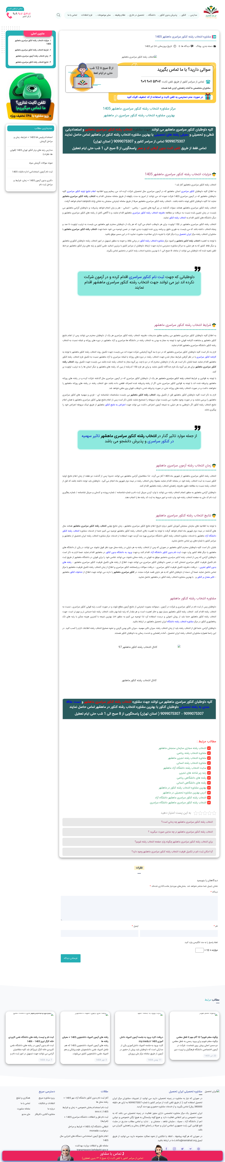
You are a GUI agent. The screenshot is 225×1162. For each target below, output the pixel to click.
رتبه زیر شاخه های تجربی (192, 773)
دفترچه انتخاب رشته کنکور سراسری (148, 213)
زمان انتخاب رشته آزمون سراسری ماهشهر (32, 56)
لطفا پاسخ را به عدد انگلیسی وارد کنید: (201, 942)
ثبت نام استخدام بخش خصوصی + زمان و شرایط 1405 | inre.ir (85, 1110)
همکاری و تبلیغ (23, 1098)
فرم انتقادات (86, 15)
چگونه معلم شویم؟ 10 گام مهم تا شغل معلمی (197, 1037)
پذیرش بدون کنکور (168, 15)
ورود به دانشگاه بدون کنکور (118, 552)
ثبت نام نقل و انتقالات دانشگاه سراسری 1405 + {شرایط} (86, 1119)
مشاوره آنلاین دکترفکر (45, 1114)
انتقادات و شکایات (46, 1103)
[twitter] (182, 1149)
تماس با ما (72, 15)
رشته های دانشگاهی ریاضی (191, 778)
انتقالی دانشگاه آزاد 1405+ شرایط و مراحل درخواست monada (88, 1129)
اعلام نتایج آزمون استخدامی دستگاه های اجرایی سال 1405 (84, 1138)
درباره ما (51, 1109)
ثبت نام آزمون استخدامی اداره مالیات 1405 (32, 172)
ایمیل (135, 926)
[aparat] (198, 1149)
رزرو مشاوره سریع (47, 1098)
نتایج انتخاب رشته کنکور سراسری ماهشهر (32, 62)
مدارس (193, 15)
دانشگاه (151, 15)
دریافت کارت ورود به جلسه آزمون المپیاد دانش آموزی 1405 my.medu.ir (141, 1039)
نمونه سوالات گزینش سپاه (41, 163)
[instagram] (174, 1149)
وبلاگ (198, 46)
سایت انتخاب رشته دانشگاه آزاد (189, 768)
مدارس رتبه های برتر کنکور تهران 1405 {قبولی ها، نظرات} (31, 152)
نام (216, 926)
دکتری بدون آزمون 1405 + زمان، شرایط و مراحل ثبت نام (33, 183)
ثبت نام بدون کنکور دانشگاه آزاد (166, 552)
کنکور (183, 15)
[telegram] (190, 1149)
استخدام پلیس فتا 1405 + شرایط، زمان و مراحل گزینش (33, 139)
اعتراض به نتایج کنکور (115, 405)
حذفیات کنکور (76, 572)
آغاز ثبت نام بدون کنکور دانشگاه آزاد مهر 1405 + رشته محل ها (85, 1100)
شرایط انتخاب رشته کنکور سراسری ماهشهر (32, 50)
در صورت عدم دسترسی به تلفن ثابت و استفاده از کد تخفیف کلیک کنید (165, 97)
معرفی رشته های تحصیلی (171, 135)
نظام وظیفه (120, 15)
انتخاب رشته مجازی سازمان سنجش (187, 748)
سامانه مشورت (23, 1109)
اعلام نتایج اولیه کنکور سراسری (81, 191)
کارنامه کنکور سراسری (206, 357)
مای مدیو (26, 1114)
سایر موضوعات (104, 15)
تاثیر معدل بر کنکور (205, 577)
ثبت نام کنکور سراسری (146, 277)
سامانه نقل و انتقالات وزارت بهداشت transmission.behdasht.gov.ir (91, 1148)
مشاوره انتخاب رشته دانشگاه (180, 622)
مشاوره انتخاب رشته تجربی (191, 758)
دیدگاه (214, 892)
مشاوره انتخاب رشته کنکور (152, 241)
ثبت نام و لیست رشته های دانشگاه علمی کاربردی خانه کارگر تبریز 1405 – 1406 (31, 1039)
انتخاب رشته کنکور (177, 218)
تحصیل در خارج (136, 15)
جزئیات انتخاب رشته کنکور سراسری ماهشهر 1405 (33, 42)
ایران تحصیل (185, 234)
